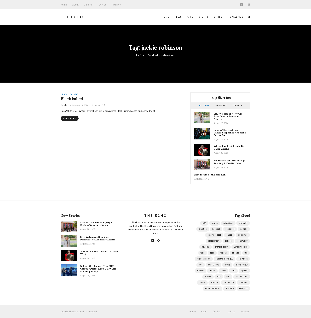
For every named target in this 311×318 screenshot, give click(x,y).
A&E (204, 223)
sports (202, 282)
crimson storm (221, 247)
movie (227, 265)
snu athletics (242, 277)
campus (244, 229)
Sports (203, 17)
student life (229, 282)
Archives (116, 4)
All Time (204, 105)
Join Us (102, 4)
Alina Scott (228, 223)
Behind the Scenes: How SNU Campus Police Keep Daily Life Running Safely (98, 269)
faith (203, 253)
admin (66, 105)
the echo (230, 288)
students (243, 282)
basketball (230, 229)
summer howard (212, 288)
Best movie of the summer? (210, 174)
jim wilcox (243, 259)
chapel (229, 235)
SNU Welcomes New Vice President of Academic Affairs (228, 116)
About (75, 4)
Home (64, 4)
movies (200, 271)
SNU (228, 277)
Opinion (219, 17)
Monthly (221, 105)
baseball (216, 229)
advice (215, 223)
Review (208, 277)
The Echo (72, 17)
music (212, 271)
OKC (233, 271)
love (200, 265)
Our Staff (89, 4)
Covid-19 (205, 247)
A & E (190, 17)
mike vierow (213, 265)
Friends (235, 253)
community (242, 241)
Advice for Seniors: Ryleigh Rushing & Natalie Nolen (229, 162)
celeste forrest (214, 235)
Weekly (237, 105)
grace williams (203, 259)
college (228, 241)
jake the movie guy (224, 259)
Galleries (236, 17)
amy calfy (243, 223)
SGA (219, 277)
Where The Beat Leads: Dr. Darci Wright (229, 147)
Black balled (72, 98)
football (223, 253)
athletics (203, 229)
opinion (244, 271)
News (178, 17)
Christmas (243, 235)
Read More (69, 118)
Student (214, 282)
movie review (242, 265)
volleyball (243, 288)
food (212, 253)
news (223, 271)
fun (246, 253)
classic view (213, 241)
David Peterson (241, 247)
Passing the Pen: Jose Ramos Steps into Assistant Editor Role (230, 132)
